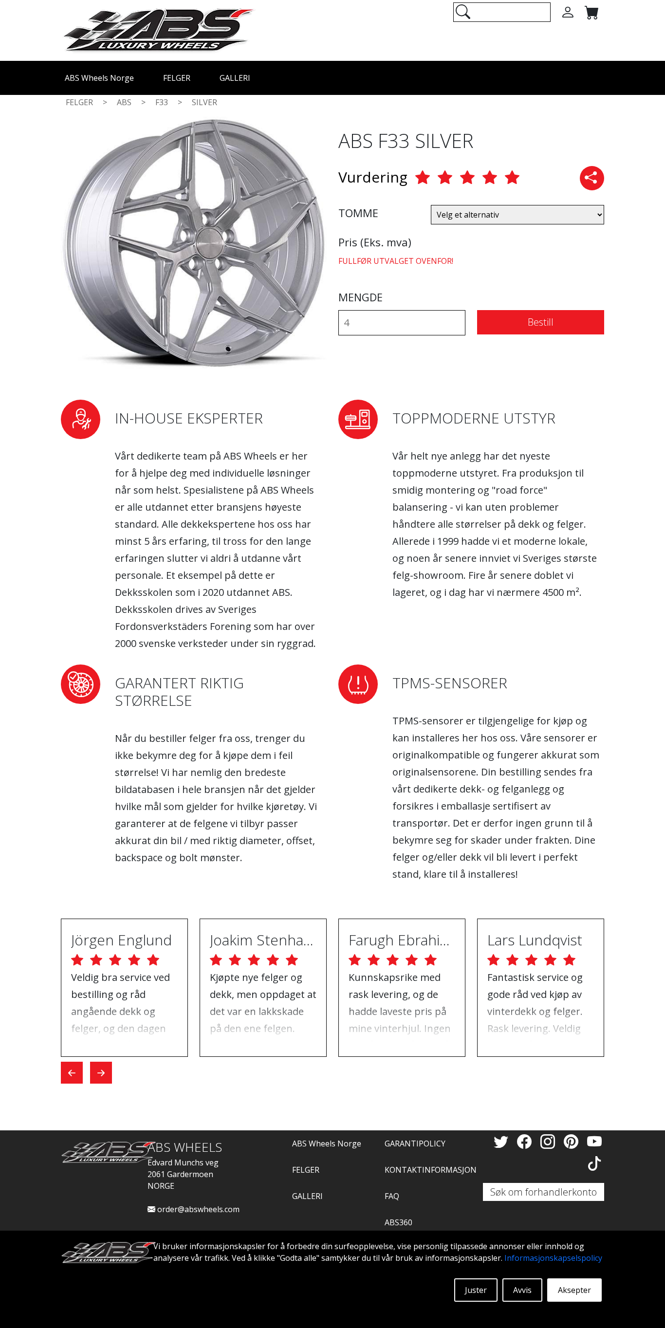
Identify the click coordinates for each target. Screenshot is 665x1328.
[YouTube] (594, 1141)
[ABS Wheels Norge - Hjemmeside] (158, 29)
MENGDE (360, 297)
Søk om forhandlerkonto (543, 1192)
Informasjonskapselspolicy (553, 1258)
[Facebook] (526, 1141)
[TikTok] (594, 1163)
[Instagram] (549, 1141)
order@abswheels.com (197, 1209)
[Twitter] (503, 1141)
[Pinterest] (573, 1141)
